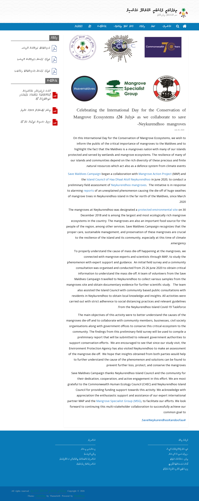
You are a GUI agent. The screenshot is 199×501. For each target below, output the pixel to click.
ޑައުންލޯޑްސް (101, 26)
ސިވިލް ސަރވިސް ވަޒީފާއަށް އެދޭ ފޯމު (35, 122)
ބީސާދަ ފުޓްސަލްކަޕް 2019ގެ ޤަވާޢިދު (36, 110)
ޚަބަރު (153, 26)
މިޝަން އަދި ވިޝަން (88, 449)
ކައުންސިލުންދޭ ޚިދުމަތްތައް (85, 464)
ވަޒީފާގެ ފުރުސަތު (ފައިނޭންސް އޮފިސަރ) (33, 59)
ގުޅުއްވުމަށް (78, 26)
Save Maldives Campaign (84, 174)
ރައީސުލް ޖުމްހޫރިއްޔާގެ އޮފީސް (177, 449)
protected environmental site (158, 209)
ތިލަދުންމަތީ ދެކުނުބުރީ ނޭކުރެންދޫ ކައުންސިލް (152, 10)
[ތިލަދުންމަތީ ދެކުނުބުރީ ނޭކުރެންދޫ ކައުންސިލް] (184, 26)
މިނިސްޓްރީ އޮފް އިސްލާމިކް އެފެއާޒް (175, 469)
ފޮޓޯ (90, 26)
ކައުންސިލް (167, 26)
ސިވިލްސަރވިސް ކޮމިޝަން (178, 454)
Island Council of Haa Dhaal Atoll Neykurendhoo (118, 179)
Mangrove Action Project (155, 174)
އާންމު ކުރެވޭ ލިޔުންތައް (124, 26)
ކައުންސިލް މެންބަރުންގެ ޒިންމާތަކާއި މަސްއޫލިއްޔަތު (77, 459)
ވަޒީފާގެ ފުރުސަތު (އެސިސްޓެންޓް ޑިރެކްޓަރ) (32, 71)
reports (89, 190)
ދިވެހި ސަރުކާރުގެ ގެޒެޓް (179, 459)
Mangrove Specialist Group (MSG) (118, 401)
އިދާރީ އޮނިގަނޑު (89, 454)
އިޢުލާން (142, 26)
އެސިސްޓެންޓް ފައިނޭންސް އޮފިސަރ (36, 48)
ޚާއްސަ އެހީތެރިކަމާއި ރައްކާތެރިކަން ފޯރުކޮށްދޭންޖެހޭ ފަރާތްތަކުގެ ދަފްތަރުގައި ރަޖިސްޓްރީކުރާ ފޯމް (35, 95)
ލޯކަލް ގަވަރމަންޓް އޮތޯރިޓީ (178, 464)
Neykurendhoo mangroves (128, 185)
